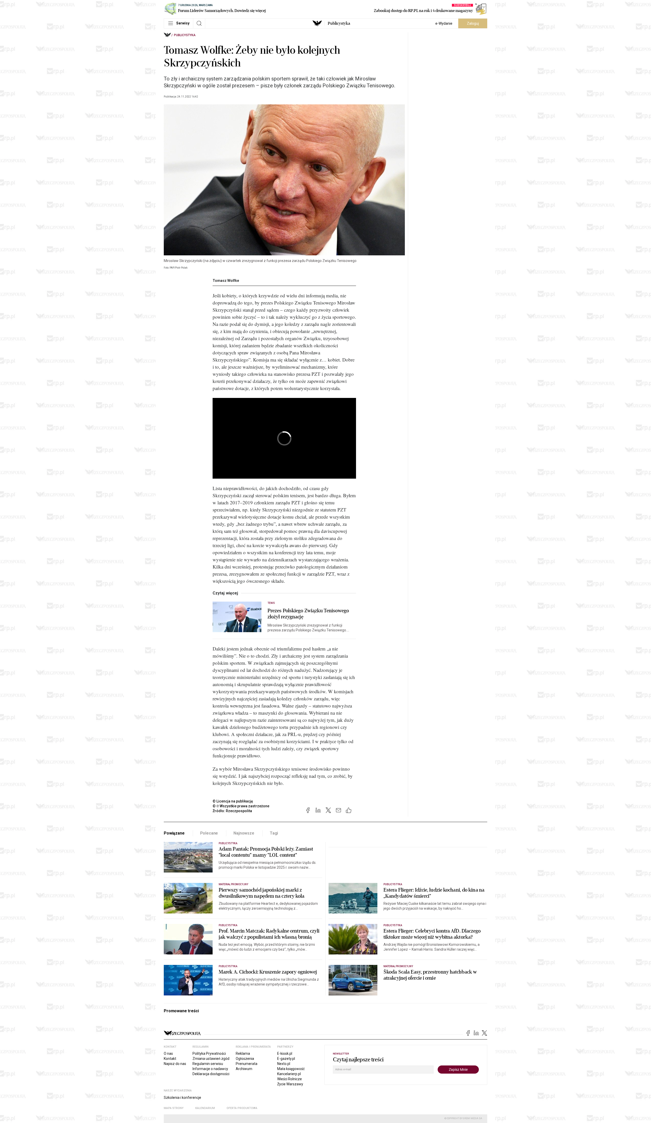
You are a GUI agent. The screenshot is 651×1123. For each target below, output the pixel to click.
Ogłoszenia (245, 1059)
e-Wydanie (443, 23)
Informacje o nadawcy (210, 1069)
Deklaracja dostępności (211, 1074)
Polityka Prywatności (209, 1053)
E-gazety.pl (286, 1059)
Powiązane (174, 833)
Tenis (271, 603)
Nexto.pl (283, 1064)
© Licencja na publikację (233, 801)
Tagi (274, 833)
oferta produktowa (242, 1108)
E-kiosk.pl (284, 1053)
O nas (168, 1053)
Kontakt (170, 1059)
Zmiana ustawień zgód (211, 1059)
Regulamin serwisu (208, 1064)
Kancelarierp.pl (289, 1074)
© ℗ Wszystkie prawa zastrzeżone (241, 806)
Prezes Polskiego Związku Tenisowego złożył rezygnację (308, 614)
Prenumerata (246, 1064)
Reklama (243, 1053)
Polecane (209, 833)
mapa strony (174, 1108)
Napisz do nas (175, 1064)
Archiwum (244, 1069)
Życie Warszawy (290, 1084)
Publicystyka (339, 23)
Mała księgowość (291, 1069)
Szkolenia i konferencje (182, 1098)
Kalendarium (205, 1108)
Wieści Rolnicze (289, 1079)
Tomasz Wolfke (226, 281)
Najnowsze (243, 833)
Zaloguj (473, 23)
